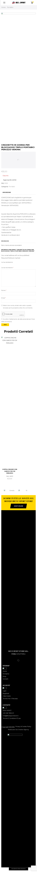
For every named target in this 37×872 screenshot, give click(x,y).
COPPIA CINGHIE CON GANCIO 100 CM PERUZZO (9, 471)
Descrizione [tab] (7, 192)
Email (3, 298)
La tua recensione (7, 267)
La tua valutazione (7, 262)
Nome (3, 290)
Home (3, 7)
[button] (2, 490)
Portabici (10, 7)
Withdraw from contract (18, 868)
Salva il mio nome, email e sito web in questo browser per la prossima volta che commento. (18, 307)
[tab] (6, 192)
